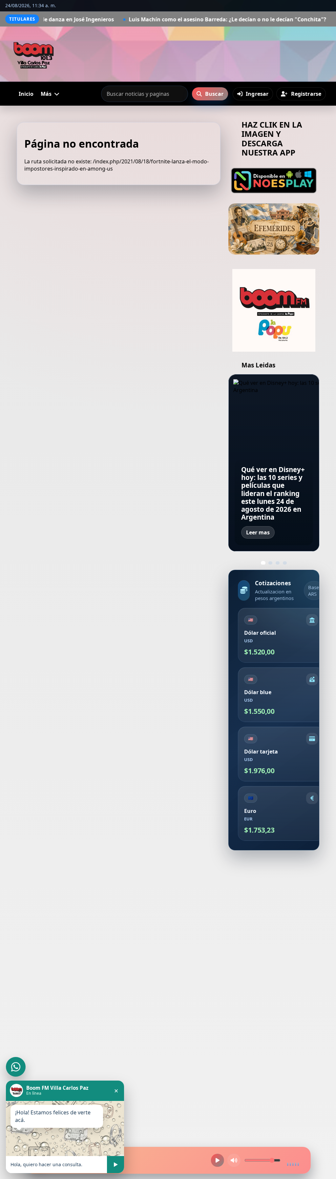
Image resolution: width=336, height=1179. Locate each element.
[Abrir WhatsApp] (16, 1067)
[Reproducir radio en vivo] (217, 1160)
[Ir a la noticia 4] (285, 563)
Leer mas (258, 532)
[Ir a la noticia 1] (263, 563)
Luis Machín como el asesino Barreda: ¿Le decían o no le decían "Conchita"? (166, 19)
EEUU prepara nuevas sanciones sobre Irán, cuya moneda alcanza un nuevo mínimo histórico (273, 497)
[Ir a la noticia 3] (278, 563)
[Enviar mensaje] (115, 1164)
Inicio (26, 93)
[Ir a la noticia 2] (270, 563)
